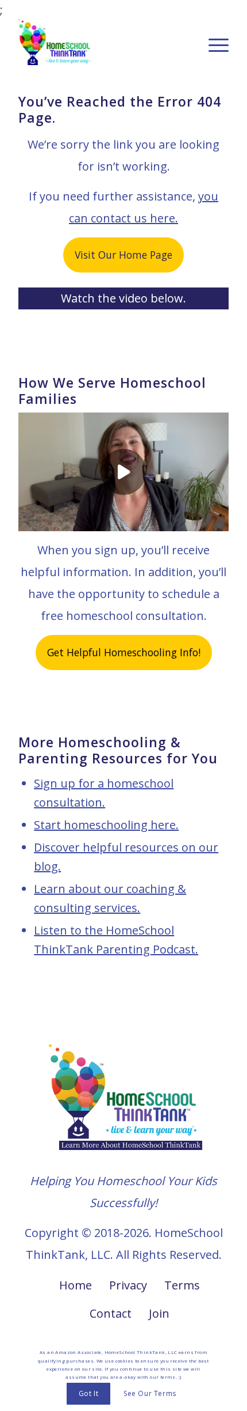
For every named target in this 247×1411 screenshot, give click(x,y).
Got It (89, 1393)
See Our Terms (150, 1393)
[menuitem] (213, 42)
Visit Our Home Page (123, 255)
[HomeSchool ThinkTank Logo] (102, 42)
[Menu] (213, 42)
